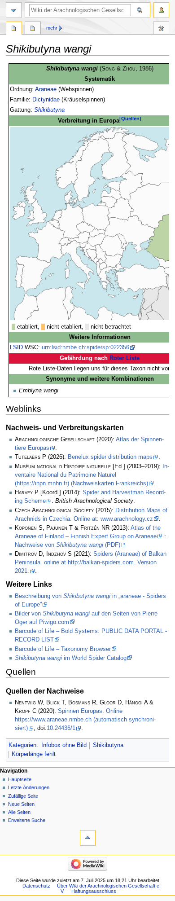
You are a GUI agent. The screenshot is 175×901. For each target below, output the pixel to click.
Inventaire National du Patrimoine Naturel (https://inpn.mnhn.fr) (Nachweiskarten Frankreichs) (92, 475)
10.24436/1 (61, 728)
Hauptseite (19, 779)
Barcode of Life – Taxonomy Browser (63, 649)
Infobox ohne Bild (64, 745)
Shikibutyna (49, 110)
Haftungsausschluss (93, 891)
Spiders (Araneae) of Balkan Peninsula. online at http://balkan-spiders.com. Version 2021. (90, 562)
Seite (14, 29)
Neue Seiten (21, 804)
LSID (16, 347)
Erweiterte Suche (26, 820)
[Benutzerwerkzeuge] (161, 10)
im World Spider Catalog (71, 658)
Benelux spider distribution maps (110, 457)
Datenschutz (36, 885)
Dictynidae (46, 100)
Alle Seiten (19, 812)
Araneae (46, 89)
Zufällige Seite (23, 796)
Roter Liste (124, 358)
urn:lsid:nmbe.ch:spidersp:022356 (85, 347)
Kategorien (22, 745)
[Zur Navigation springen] (14, 10)
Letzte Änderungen (28, 787)
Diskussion (32, 29)
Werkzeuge (161, 29)
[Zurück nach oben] (88, 838)
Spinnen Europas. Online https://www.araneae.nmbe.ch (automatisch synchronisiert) (85, 719)
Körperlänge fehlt (34, 754)
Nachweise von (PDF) (67, 545)
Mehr (51, 28)
